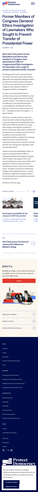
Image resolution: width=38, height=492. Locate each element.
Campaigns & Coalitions (10, 12)
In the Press (5, 438)
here (18, 182)
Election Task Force (7, 398)
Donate (19, 281)
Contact (4, 446)
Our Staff (4, 348)
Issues (4, 365)
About (4, 424)
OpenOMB (5, 406)
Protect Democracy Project (9, 433)
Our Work (5, 370)
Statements (23, 12)
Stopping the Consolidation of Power (14, 10)
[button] (33, 3)
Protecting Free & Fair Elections (10, 375)
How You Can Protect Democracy (11, 361)
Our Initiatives (6, 393)
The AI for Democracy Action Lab (10, 418)
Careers (4, 428)
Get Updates (5, 442)
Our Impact (5, 357)
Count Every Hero (7, 410)
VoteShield (5, 402)
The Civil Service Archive (8, 414)
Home (4, 344)
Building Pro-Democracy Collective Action (13, 383)
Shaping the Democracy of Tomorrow (12, 387)
